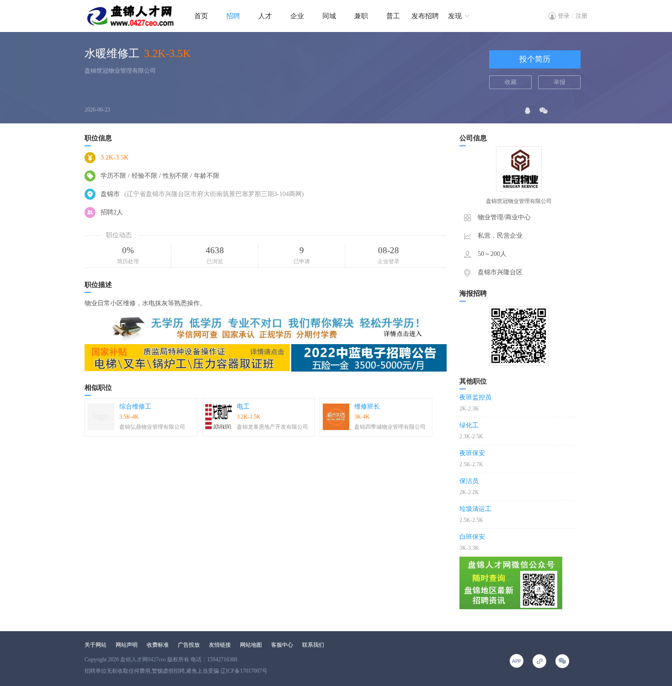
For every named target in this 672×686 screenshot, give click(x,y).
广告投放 (189, 645)
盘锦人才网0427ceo (143, 659)
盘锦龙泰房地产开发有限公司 (272, 427)
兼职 (361, 16)
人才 (265, 16)
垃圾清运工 (475, 508)
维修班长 (367, 406)
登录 (564, 15)
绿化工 (469, 425)
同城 (329, 16)
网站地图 (251, 645)
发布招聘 (425, 16)
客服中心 (282, 645)
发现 (455, 16)
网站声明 (127, 645)
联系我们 (313, 645)
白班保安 (472, 536)
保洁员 (469, 481)
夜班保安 (472, 453)
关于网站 (96, 645)
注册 (581, 15)
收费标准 (158, 645)
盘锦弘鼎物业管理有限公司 (152, 427)
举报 (559, 82)
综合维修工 (135, 406)
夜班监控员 (475, 397)
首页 (201, 16)
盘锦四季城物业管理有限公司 (390, 427)
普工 (393, 16)
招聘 (233, 16)
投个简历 (534, 59)
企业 (297, 16)
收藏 (511, 82)
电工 (243, 406)
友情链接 (220, 645)
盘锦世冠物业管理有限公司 (120, 70)
